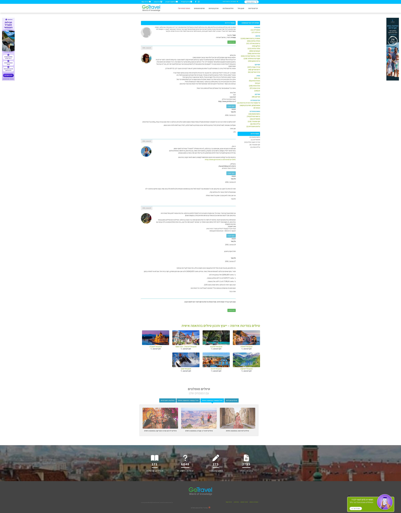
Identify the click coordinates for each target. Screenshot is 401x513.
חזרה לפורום (232, 42)
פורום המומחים (199, 8)
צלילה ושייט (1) (255, 147)
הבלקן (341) (256, 46)
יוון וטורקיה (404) (254, 51)
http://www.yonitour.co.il (227, 101)
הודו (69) (257, 78)
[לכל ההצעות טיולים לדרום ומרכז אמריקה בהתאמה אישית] (160, 409)
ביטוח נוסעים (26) (254, 114)
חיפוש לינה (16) (255, 119)
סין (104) (257, 91)
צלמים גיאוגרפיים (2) (253, 126)
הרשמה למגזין (170, 2)
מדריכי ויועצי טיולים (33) (252, 142)
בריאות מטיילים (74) (253, 116)
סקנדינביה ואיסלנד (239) (252, 58)
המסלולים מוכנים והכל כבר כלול (361, 500)
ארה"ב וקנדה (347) (253, 67)
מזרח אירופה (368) (254, 53)
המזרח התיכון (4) (254, 81)
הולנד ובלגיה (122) (254, 48)
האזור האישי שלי (184, 8)
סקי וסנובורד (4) (254, 145)
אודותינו (236, 502)
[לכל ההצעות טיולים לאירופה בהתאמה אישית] (237, 409)
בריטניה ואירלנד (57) (253, 43)
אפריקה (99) (256, 97)
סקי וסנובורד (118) (254, 121)
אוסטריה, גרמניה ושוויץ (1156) (250, 38)
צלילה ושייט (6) (255, 124)
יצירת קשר (145, 2)
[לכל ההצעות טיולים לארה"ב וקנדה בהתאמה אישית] (199, 409)
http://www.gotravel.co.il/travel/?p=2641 (220, 159)
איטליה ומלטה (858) (253, 41)
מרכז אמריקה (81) (254, 72)
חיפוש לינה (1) (255, 140)
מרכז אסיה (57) (255, 88)
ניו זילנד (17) (256, 32)
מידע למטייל (185, 2)
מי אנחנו (157, 2)
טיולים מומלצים (228, 8)
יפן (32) (257, 83)
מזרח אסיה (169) (254, 86)
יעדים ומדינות (253, 8)
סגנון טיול (241, 8)
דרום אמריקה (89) (254, 69)
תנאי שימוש (244, 502)
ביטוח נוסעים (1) (254, 137)
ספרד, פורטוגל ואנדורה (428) (250, 56)
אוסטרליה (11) (255, 30)
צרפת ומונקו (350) (254, 61)
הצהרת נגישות (254, 502)
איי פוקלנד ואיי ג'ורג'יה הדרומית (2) (248, 103)
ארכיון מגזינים (214, 8)
